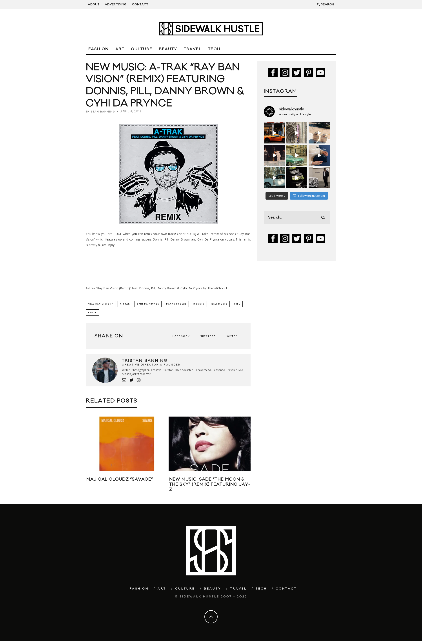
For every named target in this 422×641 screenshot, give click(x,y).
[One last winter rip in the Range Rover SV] (274, 177)
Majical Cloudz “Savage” (119, 479)
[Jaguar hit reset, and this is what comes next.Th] (319, 177)
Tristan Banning (100, 111)
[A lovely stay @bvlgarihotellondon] (274, 132)
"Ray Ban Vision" (100, 303)
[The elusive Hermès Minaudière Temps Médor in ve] (319, 155)
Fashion (98, 49)
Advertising (116, 4)
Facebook (181, 336)
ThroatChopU (217, 288)
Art (119, 49)
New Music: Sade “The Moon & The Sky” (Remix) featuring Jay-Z (209, 484)
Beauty (168, 49)
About (94, 4)
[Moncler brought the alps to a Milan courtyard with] (296, 155)
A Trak (125, 303)
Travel (193, 49)
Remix (92, 312)
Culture (141, 49)
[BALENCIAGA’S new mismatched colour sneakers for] (296, 177)
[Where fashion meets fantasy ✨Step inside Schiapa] (296, 132)
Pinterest (207, 336)
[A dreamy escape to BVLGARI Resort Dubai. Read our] (319, 132)
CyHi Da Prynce (148, 303)
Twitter (230, 336)
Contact (140, 4)
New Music (219, 303)
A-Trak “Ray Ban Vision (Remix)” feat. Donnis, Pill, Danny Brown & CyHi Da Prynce (144, 288)
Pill (237, 303)
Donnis (198, 303)
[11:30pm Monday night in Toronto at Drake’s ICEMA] (274, 155)
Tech (214, 49)
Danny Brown (176, 303)
